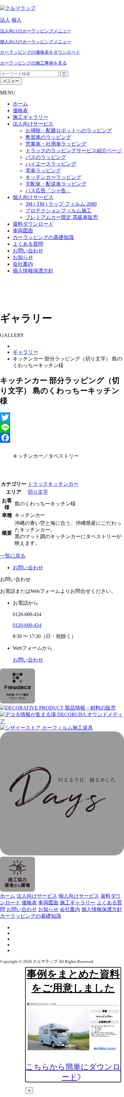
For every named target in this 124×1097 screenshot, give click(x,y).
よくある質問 (28, 244)
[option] (68, 456)
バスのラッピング (45, 157)
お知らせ (23, 257)
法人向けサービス (33, 124)
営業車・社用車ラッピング (55, 144)
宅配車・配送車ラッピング (55, 184)
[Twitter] (62, 417)
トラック (38, 484)
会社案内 (23, 264)
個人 (16, 20)
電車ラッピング (43, 170)
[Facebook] (62, 438)
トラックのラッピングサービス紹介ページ (73, 150)
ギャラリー (25, 352)
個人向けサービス (33, 197)
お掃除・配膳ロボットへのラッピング (68, 130)
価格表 (20, 110)
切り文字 (38, 492)
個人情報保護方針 (33, 270)
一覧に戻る (12, 556)
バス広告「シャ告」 (48, 190)
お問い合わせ (28, 250)
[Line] (62, 427)
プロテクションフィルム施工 (58, 210)
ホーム (20, 103)
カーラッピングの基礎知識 (43, 237)
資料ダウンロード (33, 224)
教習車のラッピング (48, 137)
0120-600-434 (27, 625)
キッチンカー (63, 484)
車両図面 (23, 230)
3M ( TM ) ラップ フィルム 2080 (61, 204)
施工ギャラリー (30, 117)
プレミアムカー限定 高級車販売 (61, 217)
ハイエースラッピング (50, 164)
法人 (5, 20)
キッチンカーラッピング (53, 177)
